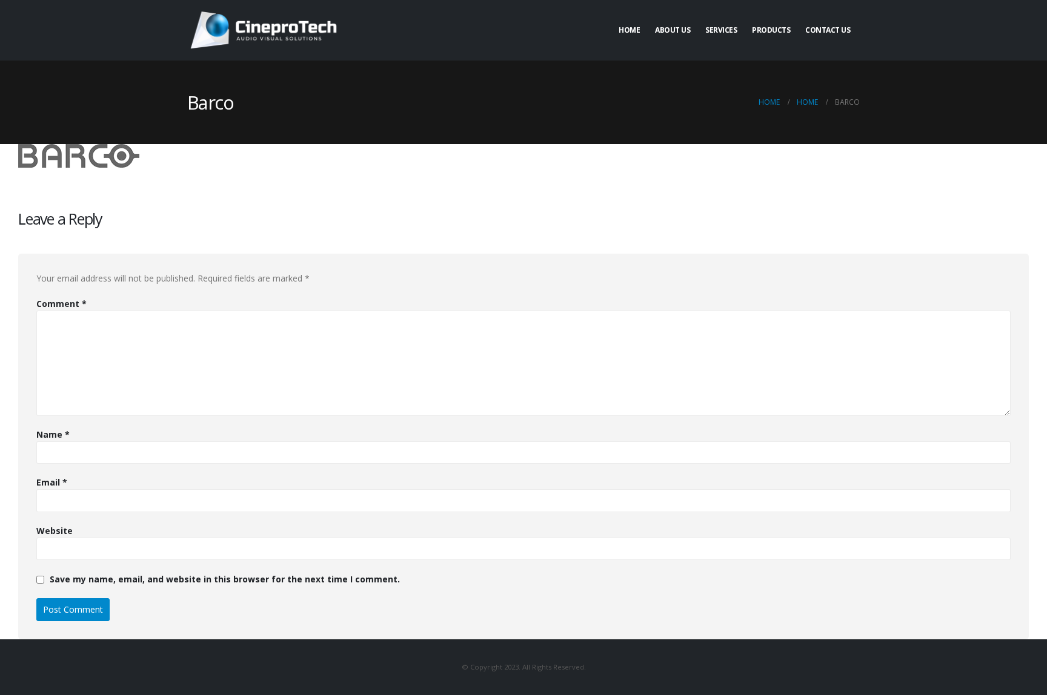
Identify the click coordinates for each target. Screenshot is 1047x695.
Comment (61, 303)
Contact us (827, 30)
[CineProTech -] (263, 30)
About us (672, 30)
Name (53, 434)
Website (54, 530)
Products (771, 30)
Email (51, 482)
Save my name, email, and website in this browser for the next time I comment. (225, 579)
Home (629, 30)
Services (721, 30)
